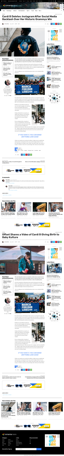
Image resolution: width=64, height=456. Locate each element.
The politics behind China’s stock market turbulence (7, 74)
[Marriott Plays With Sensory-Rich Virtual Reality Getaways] (49, 86)
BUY (61, 10)
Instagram (25, 150)
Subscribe (39, 449)
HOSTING (61, 6)
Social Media (36, 150)
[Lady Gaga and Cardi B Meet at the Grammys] (40, 207)
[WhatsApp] (61, 24)
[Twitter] (53, 1)
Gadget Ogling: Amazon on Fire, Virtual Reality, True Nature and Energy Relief (56, 80)
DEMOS (62, 4)
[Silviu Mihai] (3, 24)
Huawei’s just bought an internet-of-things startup (53, 58)
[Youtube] (55, 1)
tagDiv (40, 150)
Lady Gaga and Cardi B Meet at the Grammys (38, 213)
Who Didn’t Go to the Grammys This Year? (22, 213)
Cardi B (19, 150)
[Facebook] (49, 1)
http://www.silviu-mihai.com (7, 88)
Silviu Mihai (8, 86)
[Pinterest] (56, 24)
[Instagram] (51, 1)
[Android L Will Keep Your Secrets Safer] (49, 67)
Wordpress (16, 151)
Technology (48, 56)
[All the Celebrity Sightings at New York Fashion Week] (8, 207)
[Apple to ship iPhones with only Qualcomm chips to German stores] (49, 73)
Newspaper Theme (19, 149)
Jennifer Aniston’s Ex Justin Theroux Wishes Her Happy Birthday (56, 214)
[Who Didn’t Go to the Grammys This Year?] (24, 207)
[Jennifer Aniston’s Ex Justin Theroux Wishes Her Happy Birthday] (56, 207)
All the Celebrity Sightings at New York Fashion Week (8, 213)
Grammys (22, 150)
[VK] (59, 24)
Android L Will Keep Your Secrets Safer (56, 67)
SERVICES (61, 8)
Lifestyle (2, 215)
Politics (4, 72)
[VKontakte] (10, 95)
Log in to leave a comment (10, 183)
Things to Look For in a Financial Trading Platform (7, 63)
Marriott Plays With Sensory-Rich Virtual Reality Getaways (56, 86)
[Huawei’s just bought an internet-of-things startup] (54, 50)
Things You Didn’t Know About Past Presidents (6, 69)
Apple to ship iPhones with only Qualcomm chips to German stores (57, 73)
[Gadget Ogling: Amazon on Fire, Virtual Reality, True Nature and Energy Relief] (49, 79)
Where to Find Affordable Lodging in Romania (35, 161)
